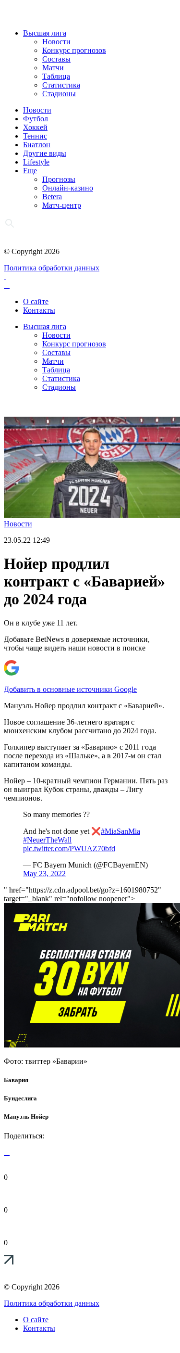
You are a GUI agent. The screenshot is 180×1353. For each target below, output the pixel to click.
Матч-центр (61, 205)
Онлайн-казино (67, 188)
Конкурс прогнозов (74, 50)
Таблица (56, 76)
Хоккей (35, 127)
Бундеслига (20, 1098)
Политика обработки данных (51, 268)
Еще (30, 170)
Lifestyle (36, 162)
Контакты (39, 310)
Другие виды (44, 153)
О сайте (35, 301)
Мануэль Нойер (26, 1116)
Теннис (35, 136)
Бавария (16, 1080)
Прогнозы (58, 179)
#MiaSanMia (120, 831)
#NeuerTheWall (47, 840)
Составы (56, 59)
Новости (56, 42)
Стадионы (59, 93)
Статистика (61, 85)
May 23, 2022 (44, 873)
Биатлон (36, 144)
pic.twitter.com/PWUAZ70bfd (69, 848)
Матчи (53, 68)
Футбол (35, 119)
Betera (52, 196)
